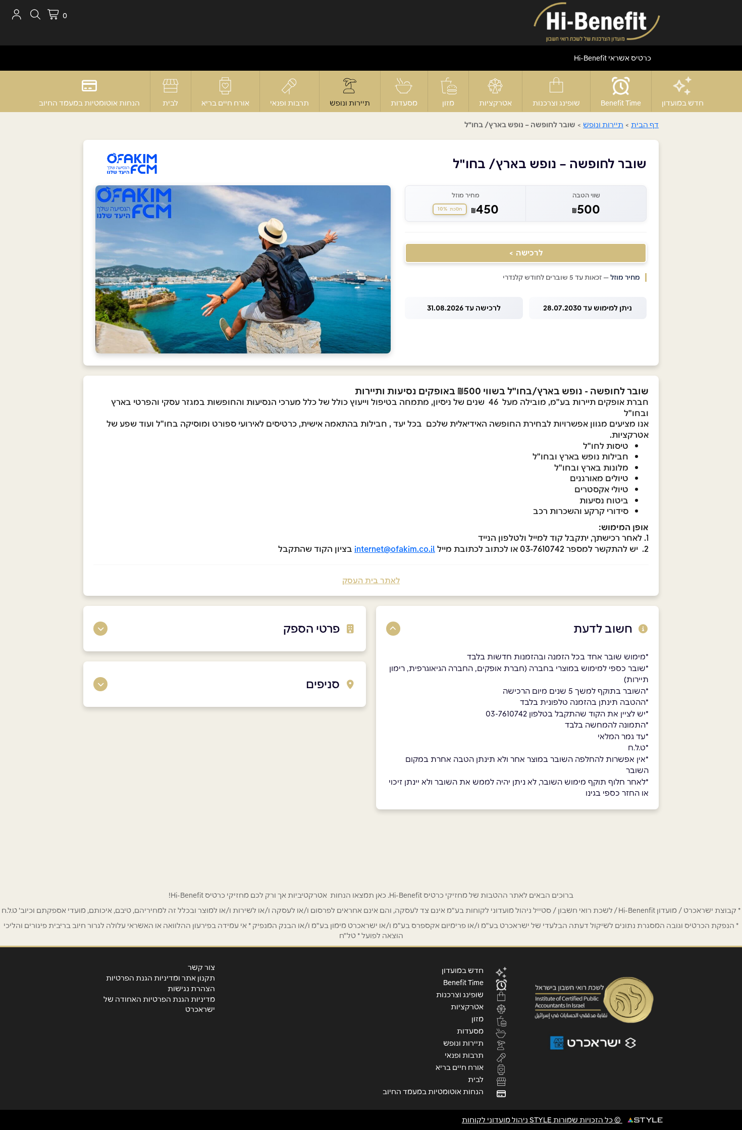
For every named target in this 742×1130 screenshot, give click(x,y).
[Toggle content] (393, 629)
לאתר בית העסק (371, 580)
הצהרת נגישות (191, 988)
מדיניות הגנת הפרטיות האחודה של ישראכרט (159, 1004)
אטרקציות (495, 103)
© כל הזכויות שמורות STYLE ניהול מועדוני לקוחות (542, 1119)
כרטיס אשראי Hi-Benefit (612, 58)
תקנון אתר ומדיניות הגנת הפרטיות (160, 978)
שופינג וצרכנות (556, 103)
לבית (170, 103)
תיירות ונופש (350, 103)
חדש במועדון (683, 103)
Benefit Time (621, 103)
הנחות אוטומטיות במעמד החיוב (89, 103)
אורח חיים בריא (225, 103)
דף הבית (645, 124)
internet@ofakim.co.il (394, 549)
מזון (448, 103)
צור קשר (201, 967)
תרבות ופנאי (289, 103)
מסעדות (404, 103)
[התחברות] (16, 14)
